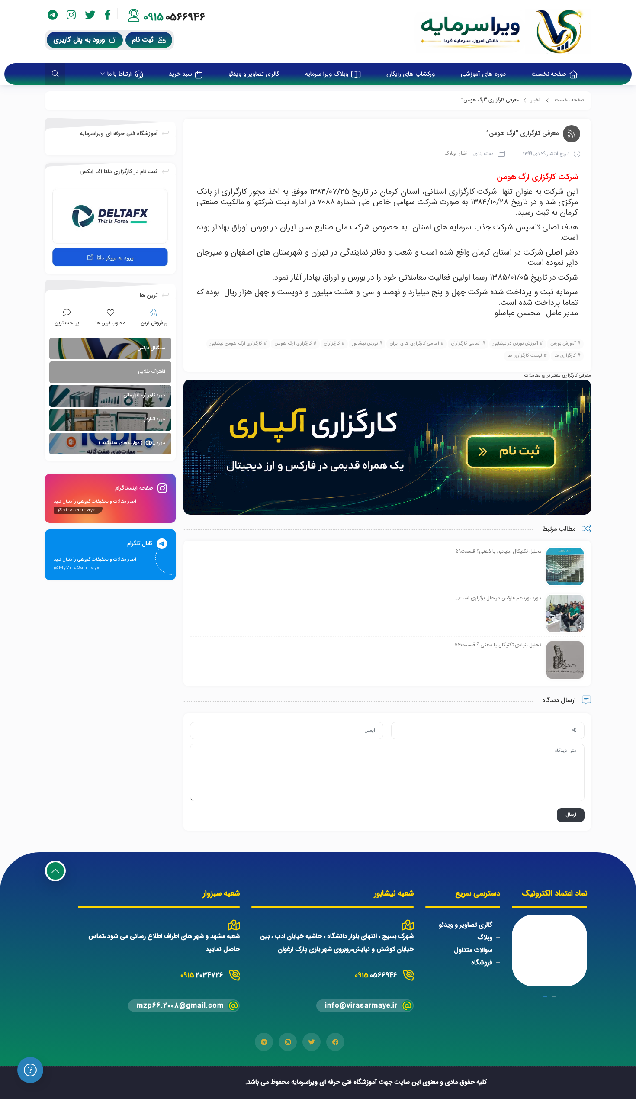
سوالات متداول (473, 950)
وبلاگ (450, 154)
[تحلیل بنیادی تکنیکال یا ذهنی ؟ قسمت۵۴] (565, 660)
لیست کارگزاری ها (525, 356)
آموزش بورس (563, 344)
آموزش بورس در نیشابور (515, 344)
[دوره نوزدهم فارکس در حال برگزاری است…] (565, 614)
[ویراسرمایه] (502, 31)
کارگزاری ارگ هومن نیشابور (236, 344)
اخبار (535, 100)
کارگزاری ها (565, 356)
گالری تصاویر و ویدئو (465, 925)
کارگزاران (332, 344)
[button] (553, 996)
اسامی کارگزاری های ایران (414, 344)
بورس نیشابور (365, 344)
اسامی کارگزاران (466, 344)
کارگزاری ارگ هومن (293, 344)
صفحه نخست (570, 100)
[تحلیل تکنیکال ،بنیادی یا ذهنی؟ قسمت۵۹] (565, 567)
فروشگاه (481, 962)
